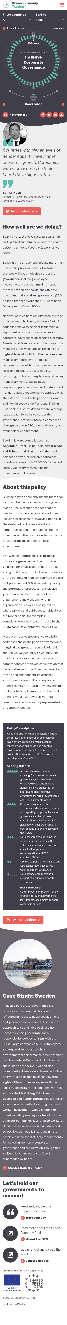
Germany (56, 338)
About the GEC (37, 1239)
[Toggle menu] (62, 5)
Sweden (8, 343)
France (25, 343)
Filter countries (14, 17)
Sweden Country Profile (25, 1168)
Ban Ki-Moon (12, 192)
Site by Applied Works (14, 1304)
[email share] (61, 115)
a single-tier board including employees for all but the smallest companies (32, 1115)
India (40, 446)
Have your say (18, 114)
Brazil (22, 446)
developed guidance (17, 1071)
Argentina (10, 446)
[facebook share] (43, 115)
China (32, 446)
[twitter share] (49, 115)
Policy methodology (22, 919)
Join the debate (22, 211)
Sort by (41, 17)
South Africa (31, 409)
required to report (21, 1049)
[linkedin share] (55, 115)
